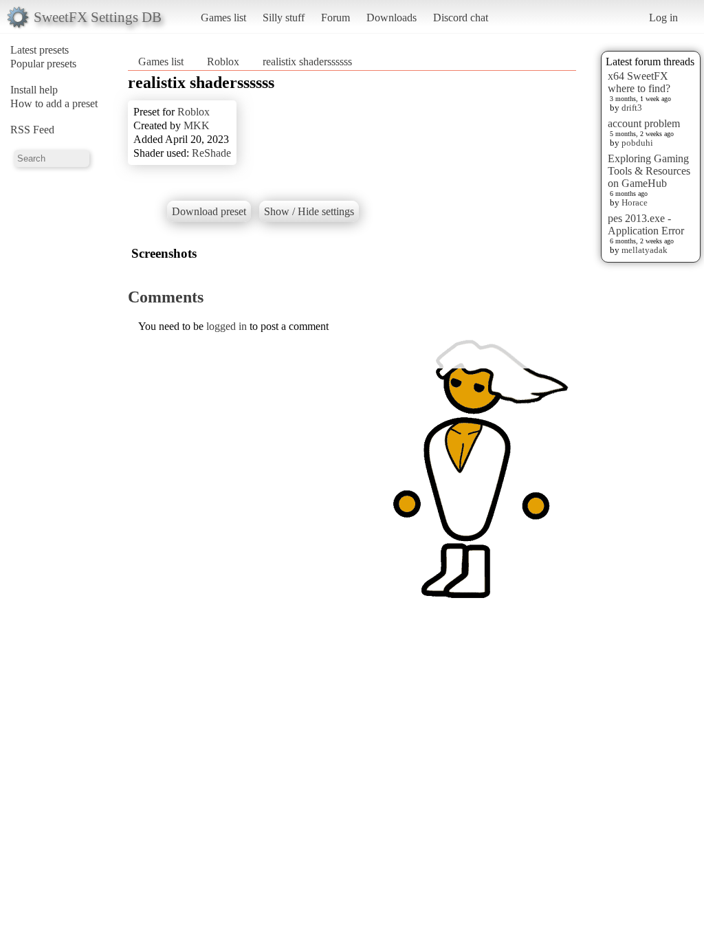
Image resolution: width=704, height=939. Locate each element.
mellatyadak (645, 250)
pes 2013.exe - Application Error (646, 224)
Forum (335, 17)
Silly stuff (284, 17)
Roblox (223, 61)
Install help (34, 90)
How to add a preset (54, 103)
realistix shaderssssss (307, 61)
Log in (663, 17)
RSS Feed (32, 129)
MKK (197, 125)
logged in (226, 326)
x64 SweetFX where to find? (639, 82)
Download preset (209, 211)
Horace (635, 202)
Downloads (391, 17)
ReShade (211, 153)
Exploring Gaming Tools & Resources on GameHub (649, 171)
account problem (644, 123)
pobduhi (637, 142)
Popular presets (43, 63)
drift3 (632, 107)
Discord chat (460, 17)
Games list (223, 17)
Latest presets (39, 50)
